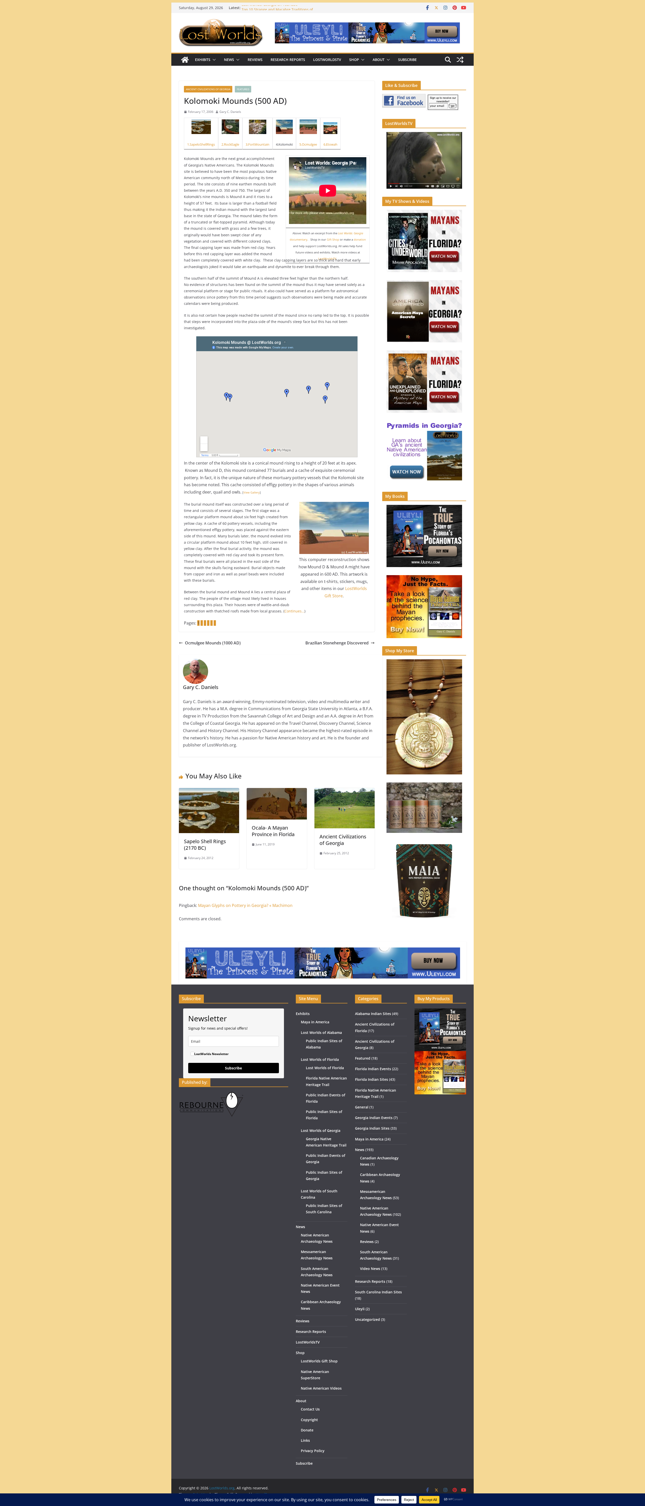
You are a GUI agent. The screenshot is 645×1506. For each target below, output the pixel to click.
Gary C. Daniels (230, 112)
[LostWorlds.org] (185, 60)
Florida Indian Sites (371, 1079)
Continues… (294, 611)
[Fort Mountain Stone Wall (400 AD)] (257, 127)
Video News (370, 1268)
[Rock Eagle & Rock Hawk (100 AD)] (230, 126)
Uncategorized (367, 1319)
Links (305, 1440)
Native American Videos (321, 1388)
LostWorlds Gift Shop (319, 1361)
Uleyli (360, 1308)
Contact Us (310, 1409)
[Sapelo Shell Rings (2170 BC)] (201, 126)
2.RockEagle (230, 144)
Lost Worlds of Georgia (320, 1130)
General (361, 1107)
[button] (213, 59)
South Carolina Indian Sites (378, 1292)
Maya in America (315, 1022)
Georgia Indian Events (374, 1117)
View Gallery (251, 492)
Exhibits (202, 59)
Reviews (255, 59)
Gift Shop (333, 239)
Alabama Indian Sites (373, 1013)
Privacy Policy (313, 1450)
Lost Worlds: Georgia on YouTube (270, 7)
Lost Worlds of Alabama (321, 1032)
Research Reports (288, 59)
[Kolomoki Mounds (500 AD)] (284, 127)
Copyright (309, 1419)
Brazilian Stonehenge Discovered (337, 643)
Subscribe (407, 59)
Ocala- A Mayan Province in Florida (273, 831)
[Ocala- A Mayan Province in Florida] (277, 791)
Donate (307, 1430)
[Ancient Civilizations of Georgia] (344, 791)
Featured (243, 89)
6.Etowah (330, 144)
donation (360, 239)
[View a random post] (460, 60)
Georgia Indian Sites (372, 1128)
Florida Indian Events (373, 1068)
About (378, 59)
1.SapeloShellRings (201, 144)
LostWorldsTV (327, 59)
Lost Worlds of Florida (320, 1059)
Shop (354, 59)
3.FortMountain (257, 144)
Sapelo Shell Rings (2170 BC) (205, 844)
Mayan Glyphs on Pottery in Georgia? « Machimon (245, 905)
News (229, 59)
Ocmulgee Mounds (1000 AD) (213, 643)
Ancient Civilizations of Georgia (208, 89)
